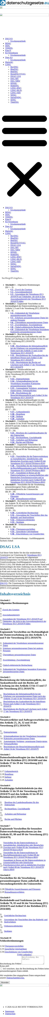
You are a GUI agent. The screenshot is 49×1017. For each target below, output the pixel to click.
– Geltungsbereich (20, 412)
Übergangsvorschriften (14, 946)
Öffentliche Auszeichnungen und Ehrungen (22, 889)
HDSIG (13, 83)
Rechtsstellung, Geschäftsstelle (17, 809)
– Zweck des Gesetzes (21, 289)
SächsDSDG (15, 97)
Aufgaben (9, 780)
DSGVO (9, 39)
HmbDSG (14, 86)
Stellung (8, 777)
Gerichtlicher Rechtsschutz (15, 915)
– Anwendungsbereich (21, 292)
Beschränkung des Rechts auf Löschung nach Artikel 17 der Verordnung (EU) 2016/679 (25, 710)
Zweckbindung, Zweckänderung (16, 660)
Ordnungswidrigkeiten (13, 926)
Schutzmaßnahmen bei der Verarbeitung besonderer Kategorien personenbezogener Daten (25, 737)
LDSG (8, 64)
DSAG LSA (15, 76)
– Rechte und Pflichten (21, 442)
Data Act (9, 57)
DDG (7, 46)
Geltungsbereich (11, 771)
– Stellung (16, 416)
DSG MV (14, 79)
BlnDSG (14, 71)
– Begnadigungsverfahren (23, 499)
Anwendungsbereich (11, 615)
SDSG (13, 100)
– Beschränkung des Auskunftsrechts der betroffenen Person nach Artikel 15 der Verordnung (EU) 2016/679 (29, 357)
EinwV (8, 50)
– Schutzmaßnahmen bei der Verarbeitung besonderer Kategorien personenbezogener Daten (25, 383)
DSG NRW (15, 81)
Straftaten (8, 931)
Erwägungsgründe (18, 41)
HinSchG (9, 62)
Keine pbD (4, 966)
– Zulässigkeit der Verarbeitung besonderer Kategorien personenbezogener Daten (29, 330)
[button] (24, 154)
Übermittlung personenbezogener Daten (19, 655)
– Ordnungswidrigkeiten (22, 520)
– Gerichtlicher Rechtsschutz (24, 513)
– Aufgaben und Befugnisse (24, 440)
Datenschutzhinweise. (16, 978)
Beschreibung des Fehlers (11, 964)
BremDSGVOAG (18, 74)
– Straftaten (17, 522)
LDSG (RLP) (16, 90)
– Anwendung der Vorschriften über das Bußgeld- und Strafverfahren (29, 516)
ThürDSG (14, 102)
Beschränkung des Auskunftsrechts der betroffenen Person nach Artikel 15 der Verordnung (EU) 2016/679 (24, 703)
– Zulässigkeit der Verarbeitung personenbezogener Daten (24, 314)
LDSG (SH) (15, 93)
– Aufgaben (17, 419)
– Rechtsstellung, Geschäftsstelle (26, 437)
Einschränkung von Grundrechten (19, 952)
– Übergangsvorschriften (22, 529)
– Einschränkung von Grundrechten (27, 534)
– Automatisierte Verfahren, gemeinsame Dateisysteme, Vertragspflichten (29, 389)
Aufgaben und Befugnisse (15, 814)
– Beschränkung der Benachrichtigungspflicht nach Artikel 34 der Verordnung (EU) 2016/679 (28, 395)
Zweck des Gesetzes (10, 610)
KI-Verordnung (11, 53)
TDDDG (9, 48)
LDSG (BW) (15, 88)
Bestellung (9, 774)
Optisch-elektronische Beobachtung (17, 665)
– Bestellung (17, 414)
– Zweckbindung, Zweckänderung (26, 325)
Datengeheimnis (10, 732)
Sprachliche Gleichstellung (16, 949)
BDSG (8, 43)
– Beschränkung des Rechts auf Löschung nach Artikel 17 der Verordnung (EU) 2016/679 (27, 364)
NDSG (13, 95)
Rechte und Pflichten (13, 819)
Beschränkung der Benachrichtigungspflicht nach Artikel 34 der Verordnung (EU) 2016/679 (24, 748)
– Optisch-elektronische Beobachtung (27, 327)
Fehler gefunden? (24, 954)
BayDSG (14, 67)
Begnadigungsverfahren (14, 892)
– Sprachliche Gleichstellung (24, 531)
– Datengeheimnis (20, 379)
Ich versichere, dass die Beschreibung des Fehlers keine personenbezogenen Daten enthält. (24, 970)
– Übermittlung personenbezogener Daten (29, 322)
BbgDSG (14, 69)
